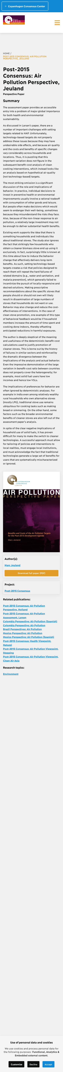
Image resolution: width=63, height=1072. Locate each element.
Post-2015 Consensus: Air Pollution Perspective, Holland (24, 607)
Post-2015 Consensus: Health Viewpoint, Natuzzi (27, 642)
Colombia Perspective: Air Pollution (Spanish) (30, 621)
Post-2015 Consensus (17, 590)
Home (6, 53)
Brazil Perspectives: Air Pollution (22, 628)
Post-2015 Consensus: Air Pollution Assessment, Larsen (24, 615)
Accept (48, 1064)
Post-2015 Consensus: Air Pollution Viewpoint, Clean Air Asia (30, 658)
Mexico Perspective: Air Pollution (22, 632)
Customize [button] (16, 1064)
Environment (10, 673)
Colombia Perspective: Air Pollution (24, 625)
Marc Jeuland (12, 565)
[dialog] (31, 1054)
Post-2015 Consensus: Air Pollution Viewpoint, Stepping (30, 650)
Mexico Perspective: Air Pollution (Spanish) (28, 636)
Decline (33, 1064)
